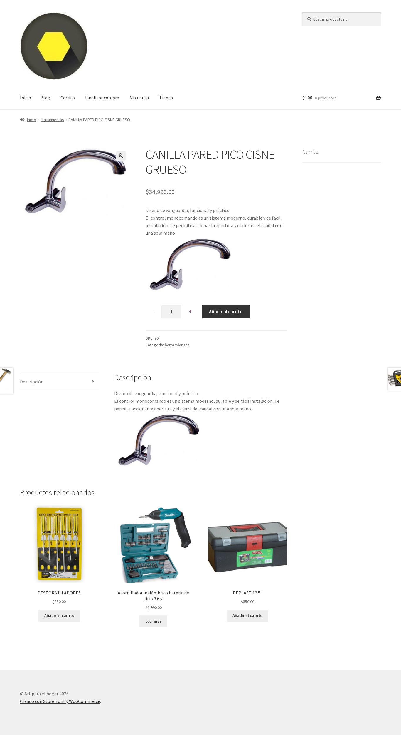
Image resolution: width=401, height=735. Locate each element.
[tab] (59, 382)
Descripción (31, 382)
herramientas (52, 119)
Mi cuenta (139, 98)
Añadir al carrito (226, 311)
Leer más (153, 621)
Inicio (25, 98)
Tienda (166, 98)
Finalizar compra (102, 98)
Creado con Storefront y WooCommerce (60, 701)
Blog (45, 98)
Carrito (67, 98)
